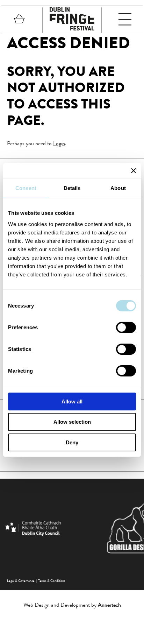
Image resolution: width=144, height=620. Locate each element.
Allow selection (72, 422)
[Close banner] (133, 170)
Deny (72, 442)
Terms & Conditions (51, 580)
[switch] (126, 327)
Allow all (72, 401)
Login (59, 143)
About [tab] (118, 188)
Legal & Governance (21, 580)
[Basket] (19, 20)
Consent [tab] (25, 188)
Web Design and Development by (72, 605)
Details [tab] (72, 188)
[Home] (72, 28)
